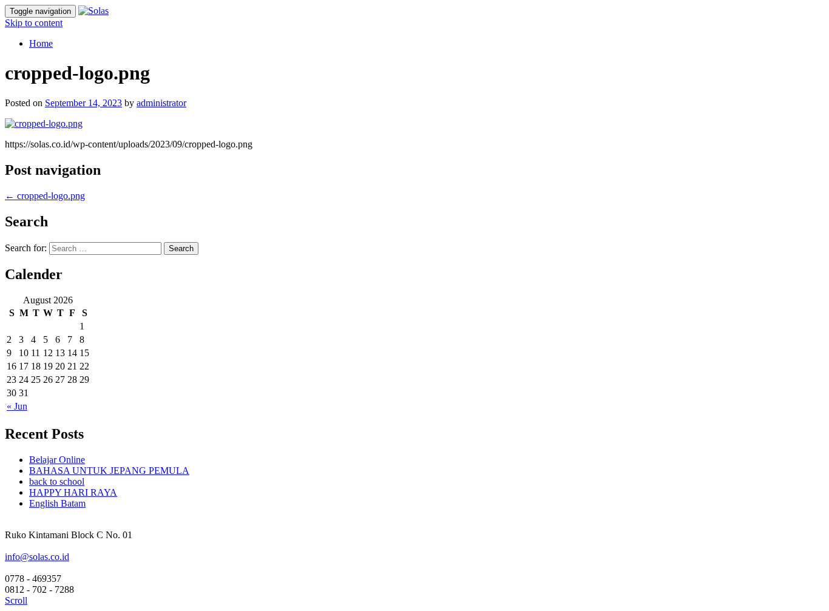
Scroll (16, 600)
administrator (161, 103)
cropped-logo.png (45, 196)
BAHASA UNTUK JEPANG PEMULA (109, 470)
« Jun (17, 406)
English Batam (57, 503)
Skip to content (34, 23)
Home (41, 43)
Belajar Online (57, 459)
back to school (56, 481)
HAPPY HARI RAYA (73, 492)
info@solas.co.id (37, 557)
